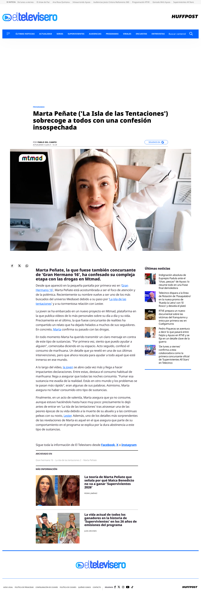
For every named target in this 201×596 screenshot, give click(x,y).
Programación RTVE (141, 2)
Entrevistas (158, 34)
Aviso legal (8, 587)
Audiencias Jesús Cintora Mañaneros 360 (111, 2)
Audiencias (95, 34)
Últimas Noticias (25, 34)
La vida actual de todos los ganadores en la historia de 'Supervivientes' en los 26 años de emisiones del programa (110, 519)
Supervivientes (76, 34)
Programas (112, 34)
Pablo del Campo (47, 142)
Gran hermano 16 (44, 460)
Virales (127, 34)
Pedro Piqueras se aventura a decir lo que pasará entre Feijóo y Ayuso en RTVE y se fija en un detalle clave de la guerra (174, 335)
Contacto (97, 587)
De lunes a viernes (25, 2)
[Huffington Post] (185, 17)
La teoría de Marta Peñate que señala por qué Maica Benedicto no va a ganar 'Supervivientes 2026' (109, 482)
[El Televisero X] (119, 587)
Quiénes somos (84, 587)
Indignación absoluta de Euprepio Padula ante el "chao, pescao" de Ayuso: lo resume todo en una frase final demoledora (174, 281)
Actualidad (45, 34)
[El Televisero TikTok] (132, 587)
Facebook (108, 445)
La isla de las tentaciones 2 (68, 460)
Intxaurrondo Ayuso (82, 2)
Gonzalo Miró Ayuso (162, 2)
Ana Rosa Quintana (61, 2)
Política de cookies (68, 587)
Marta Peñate (90, 460)
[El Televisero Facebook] (115, 587)
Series (60, 34)
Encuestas (141, 34)
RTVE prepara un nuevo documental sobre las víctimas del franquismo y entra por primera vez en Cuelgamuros (173, 317)
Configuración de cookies (46, 587)
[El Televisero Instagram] (123, 587)
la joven (68, 367)
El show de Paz (43, 2)
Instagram (129, 445)
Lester (67, 416)
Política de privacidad (24, 587)
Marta (57, 329)
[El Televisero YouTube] (127, 587)
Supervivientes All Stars (183, 2)
